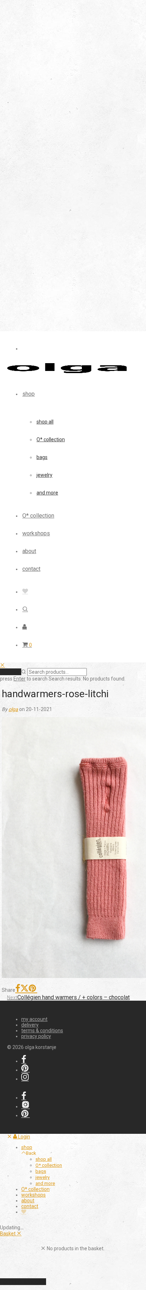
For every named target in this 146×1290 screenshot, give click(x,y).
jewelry (44, 475)
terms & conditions (42, 1030)
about (29, 551)
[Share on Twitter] (24, 989)
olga (13, 709)
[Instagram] (25, 1079)
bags (41, 457)
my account (34, 1019)
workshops (36, 533)
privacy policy (36, 1036)
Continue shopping (23, 1281)
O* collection (50, 439)
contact (31, 568)
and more (47, 493)
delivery (30, 1025)
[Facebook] (23, 1061)
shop (28, 393)
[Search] (25, 609)
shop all (45, 422)
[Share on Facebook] (17, 989)
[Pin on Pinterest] (33, 989)
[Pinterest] (25, 1070)
